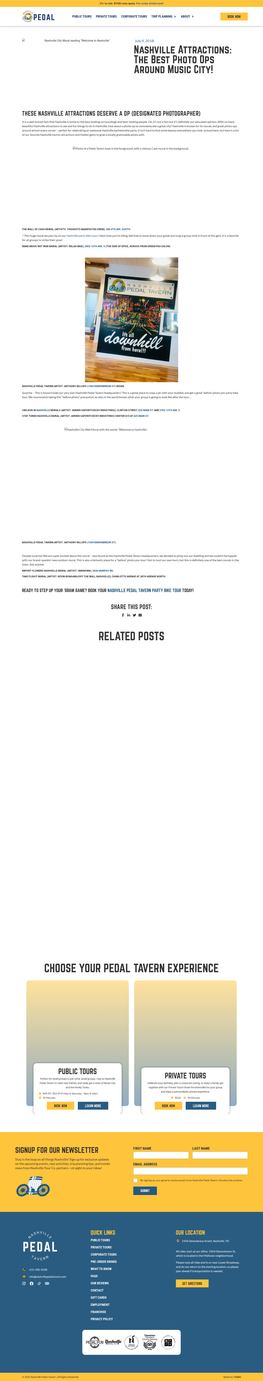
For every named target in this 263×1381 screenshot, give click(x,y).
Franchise (98, 1312)
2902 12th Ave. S (95, 246)
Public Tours (100, 1240)
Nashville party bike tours (82, 235)
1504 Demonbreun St (101, 386)
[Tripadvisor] (47, 1283)
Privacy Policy (102, 1319)
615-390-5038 (38, 1269)
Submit (145, 1191)
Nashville (43, 410)
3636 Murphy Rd (102, 570)
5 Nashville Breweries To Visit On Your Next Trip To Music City (68, 723)
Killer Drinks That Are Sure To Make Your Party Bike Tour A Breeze (73, 823)
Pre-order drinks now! (150, 3)
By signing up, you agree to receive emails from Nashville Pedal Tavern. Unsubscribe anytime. (191, 1180)
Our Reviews (100, 1283)
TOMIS (237, 1377)
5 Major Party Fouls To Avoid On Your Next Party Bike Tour (67, 923)
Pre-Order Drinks (104, 1262)
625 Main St (145, 410)
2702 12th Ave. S (170, 410)
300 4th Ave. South (118, 229)
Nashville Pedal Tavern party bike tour (144, 590)
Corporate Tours (104, 1254)
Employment (100, 1305)
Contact (97, 1290)
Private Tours (101, 1247)
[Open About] (192, 16)
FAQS (94, 1276)
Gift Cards (99, 1297)
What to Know (101, 1269)
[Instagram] (24, 1283)
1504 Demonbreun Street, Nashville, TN (205, 1241)
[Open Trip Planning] (175, 16)
